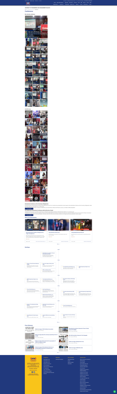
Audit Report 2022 (47, 362)
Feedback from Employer (84, 375)
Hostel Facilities (82, 379)
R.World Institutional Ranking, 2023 (48, 294)
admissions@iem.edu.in (33, 370)
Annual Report (82, 362)
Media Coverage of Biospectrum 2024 (76, 341)
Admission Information (84, 366)
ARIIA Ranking (82, 360)
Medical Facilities (83, 383)
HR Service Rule (83, 388)
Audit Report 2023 (47, 360)
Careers (40, 0)
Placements (67, 4)
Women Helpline (83, 376)
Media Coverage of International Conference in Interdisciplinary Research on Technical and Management (44, 348)
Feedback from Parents (84, 372)
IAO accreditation (46, 365)
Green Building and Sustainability (85, 389)
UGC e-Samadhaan (47, 369)
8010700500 (86, 0)
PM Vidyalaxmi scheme (47, 371)
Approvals (66, 2)
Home (55, 2)
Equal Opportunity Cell (84, 363)
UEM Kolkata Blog (71, 359)
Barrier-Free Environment (84, 382)
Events (69, 360)
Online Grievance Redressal (48, 366)
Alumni (81, 4)
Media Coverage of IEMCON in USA (76, 347)
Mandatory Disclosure (47, 363)
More (90, 4)
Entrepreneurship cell (83, 365)
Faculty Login (27, 0)
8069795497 (90, 0)
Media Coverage (70, 362)
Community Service (83, 386)
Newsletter (70, 363)
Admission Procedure (59, 359)
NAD (79, 2)
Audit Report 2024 (47, 359)
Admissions (71, 2)
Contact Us (36, 0)
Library (88, 2)
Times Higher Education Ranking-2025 (69, 266)
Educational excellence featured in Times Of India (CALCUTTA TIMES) (79, 329)
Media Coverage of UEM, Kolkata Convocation (44, 329)
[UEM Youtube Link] (34, 372)
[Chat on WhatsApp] (114, 391)
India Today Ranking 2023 (46, 289)
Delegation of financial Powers (85, 385)
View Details (29, 208)
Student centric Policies (84, 391)
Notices (84, 2)
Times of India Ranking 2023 (31, 289)
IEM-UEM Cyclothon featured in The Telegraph (78, 335)
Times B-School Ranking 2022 (67, 305)
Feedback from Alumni (84, 373)
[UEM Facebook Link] (32, 372)
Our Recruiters (82, 368)
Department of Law (31, 9)
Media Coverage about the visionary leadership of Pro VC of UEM (46, 335)
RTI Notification (46, 368)
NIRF (81, 2)
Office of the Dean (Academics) (85, 359)
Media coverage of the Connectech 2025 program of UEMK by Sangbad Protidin (45, 341)
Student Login (32, 0)
